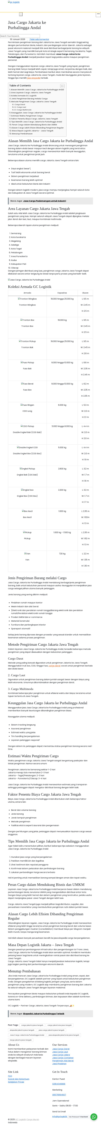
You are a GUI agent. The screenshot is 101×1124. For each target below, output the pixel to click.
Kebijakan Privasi (16, 1082)
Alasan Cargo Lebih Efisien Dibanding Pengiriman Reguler (37, 128)
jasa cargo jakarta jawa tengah (51, 1030)
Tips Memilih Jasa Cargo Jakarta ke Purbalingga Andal (36, 121)
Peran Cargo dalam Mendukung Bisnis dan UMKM (34, 124)
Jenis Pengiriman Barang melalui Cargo (29, 98)
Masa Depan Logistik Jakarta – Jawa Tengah (32, 131)
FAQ (10, 1076)
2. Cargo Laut (20, 107)
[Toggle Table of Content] (61, 86)
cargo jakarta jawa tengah (32, 1025)
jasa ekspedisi (33, 78)
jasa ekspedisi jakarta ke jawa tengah (64, 1035)
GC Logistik (20, 1119)
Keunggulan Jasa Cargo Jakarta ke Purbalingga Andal (36, 112)
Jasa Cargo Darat (61, 1048)
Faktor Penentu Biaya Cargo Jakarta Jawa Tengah (34, 119)
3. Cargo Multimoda (23, 110)
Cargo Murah (32, 1119)
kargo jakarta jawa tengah (21, 1040)
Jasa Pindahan (59, 1063)
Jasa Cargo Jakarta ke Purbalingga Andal (27, 1035)
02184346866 (58, 1084)
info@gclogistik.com (62, 1116)
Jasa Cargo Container (63, 1057)
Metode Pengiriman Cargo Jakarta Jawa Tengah (33, 101)
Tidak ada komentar (39, 39)
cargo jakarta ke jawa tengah (60, 1025)
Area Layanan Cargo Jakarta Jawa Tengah (31, 92)
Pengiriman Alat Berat (63, 1060)
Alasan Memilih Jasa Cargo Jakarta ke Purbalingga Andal (37, 89)
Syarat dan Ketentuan (18, 1079)
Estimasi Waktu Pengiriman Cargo (27, 116)
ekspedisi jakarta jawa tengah (22, 1030)
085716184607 (59, 1094)
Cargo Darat (20, 104)
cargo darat (54, 665)
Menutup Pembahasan (22, 133)
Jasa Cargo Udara (61, 1054)
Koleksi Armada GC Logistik (23, 95)
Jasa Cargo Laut (60, 1051)
